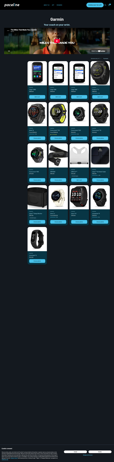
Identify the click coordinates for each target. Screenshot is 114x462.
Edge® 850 (74, 89)
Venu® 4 (52, 213)
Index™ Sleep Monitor (35, 213)
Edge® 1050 (32, 89)
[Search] (105, 5)
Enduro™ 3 (95, 89)
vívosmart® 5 (33, 255)
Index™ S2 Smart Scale (99, 171)
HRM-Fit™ (74, 171)
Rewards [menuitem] (59, 5)
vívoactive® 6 (96, 213)
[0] (108, 5)
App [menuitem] (53, 5)
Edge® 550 (53, 89)
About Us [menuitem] (46, 5)
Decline (100, 451)
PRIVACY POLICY (14, 458)
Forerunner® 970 (34, 171)
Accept (75, 451)
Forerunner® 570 (76, 130)
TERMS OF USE (5, 459)
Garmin (31, 87)
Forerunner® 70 (96, 130)
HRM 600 (52, 171)
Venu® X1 (73, 213)
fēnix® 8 (31, 130)
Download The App (95, 5)
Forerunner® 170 (55, 130)
